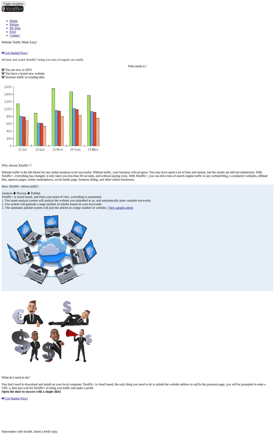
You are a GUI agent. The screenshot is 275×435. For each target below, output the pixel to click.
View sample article (120, 207)
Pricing (14, 24)
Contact (15, 35)
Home (14, 21)
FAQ (13, 31)
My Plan (15, 28)
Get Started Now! (16, 53)
